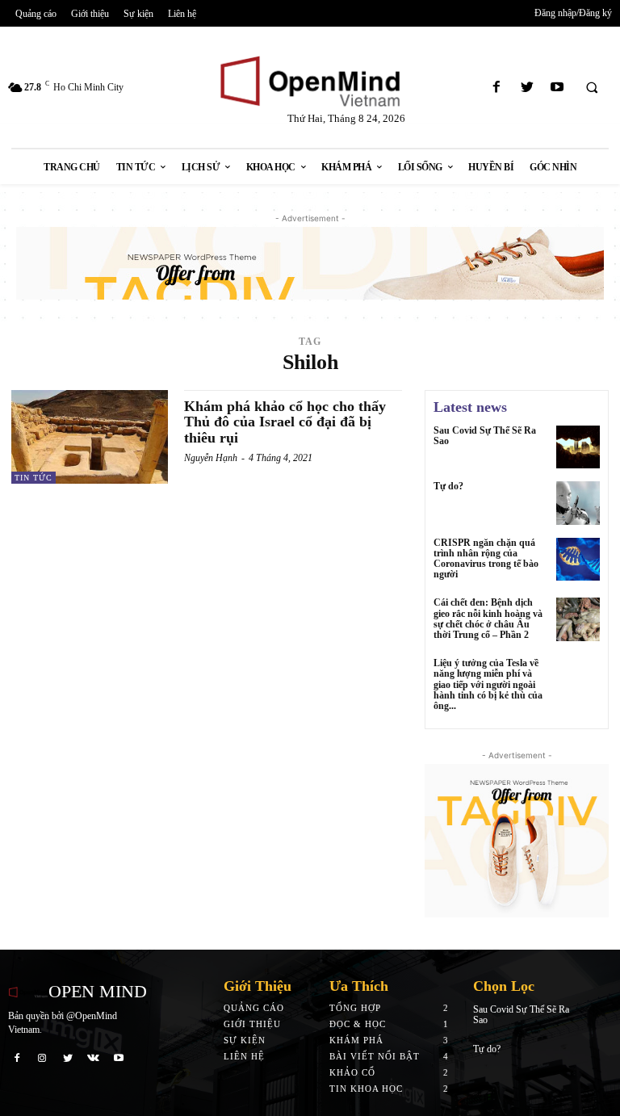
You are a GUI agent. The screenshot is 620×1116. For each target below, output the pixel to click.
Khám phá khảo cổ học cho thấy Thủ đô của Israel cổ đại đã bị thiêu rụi (285, 422)
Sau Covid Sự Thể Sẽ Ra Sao (485, 436)
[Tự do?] (578, 503)
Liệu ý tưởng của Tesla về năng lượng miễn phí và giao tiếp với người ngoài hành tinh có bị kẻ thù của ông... (488, 684)
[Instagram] (43, 1058)
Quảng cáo (254, 1008)
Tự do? (448, 486)
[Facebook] (497, 88)
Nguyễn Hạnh (210, 458)
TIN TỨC (33, 477)
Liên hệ (244, 1056)
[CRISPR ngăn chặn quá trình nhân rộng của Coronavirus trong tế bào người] (578, 559)
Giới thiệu (252, 1024)
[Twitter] (527, 88)
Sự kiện (245, 1040)
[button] (592, 88)
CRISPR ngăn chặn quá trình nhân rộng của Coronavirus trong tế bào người (486, 559)
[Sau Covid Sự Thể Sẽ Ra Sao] (578, 447)
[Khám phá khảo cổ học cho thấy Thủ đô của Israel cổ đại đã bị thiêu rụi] (89, 437)
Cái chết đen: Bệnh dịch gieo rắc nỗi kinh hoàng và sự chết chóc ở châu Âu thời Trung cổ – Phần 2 (488, 618)
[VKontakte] (94, 1058)
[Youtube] (557, 88)
